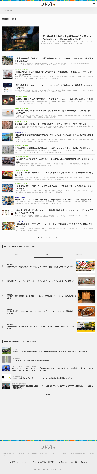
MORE (48, 394)
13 (56, 237)
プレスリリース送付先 (39, 462)
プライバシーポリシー (23, 462)
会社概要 (12, 462)
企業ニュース (83, 462)
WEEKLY (48, 254)
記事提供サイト (52, 462)
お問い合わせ (63, 462)
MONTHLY (79, 254)
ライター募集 (73, 462)
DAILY (17, 254)
